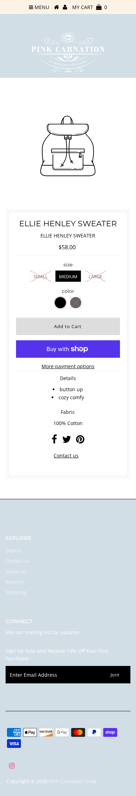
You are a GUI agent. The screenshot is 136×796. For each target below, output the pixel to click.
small (40, 276)
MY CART (89, 7)
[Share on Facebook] (54, 441)
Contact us (66, 455)
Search (14, 550)
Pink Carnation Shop (72, 781)
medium (68, 276)
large (95, 276)
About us (16, 571)
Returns (15, 581)
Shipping (16, 592)
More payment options (68, 366)
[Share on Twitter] (66, 441)
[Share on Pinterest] (80, 441)
